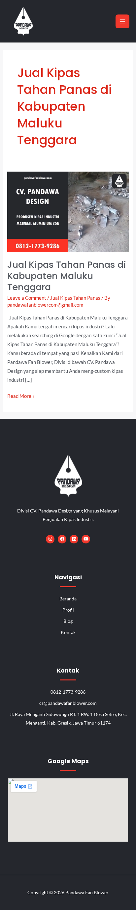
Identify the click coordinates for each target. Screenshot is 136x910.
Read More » (21, 395)
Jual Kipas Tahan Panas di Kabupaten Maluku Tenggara (66, 275)
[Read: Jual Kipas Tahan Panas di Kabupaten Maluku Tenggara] (67, 211)
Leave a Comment (26, 298)
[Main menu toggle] (122, 21)
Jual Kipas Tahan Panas (75, 298)
